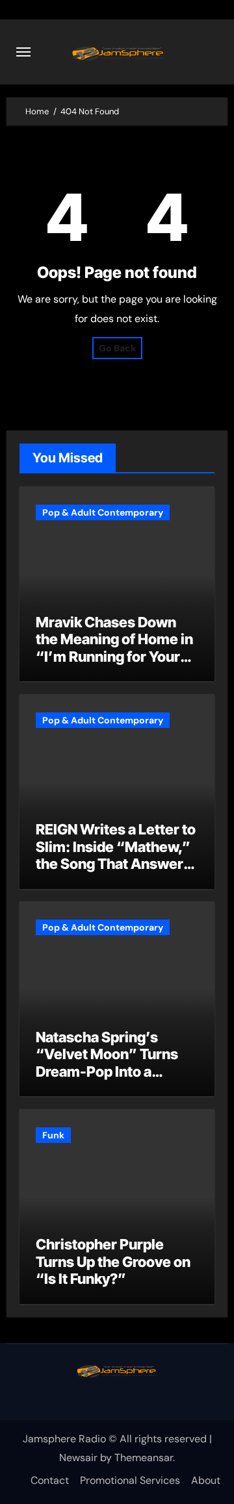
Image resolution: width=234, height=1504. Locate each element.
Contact (50, 1480)
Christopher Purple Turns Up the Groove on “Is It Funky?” (113, 1261)
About (205, 1480)
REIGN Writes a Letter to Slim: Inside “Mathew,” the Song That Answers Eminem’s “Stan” (116, 855)
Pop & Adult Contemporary (102, 512)
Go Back (117, 348)
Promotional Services (130, 1480)
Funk (53, 1135)
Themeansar (143, 1457)
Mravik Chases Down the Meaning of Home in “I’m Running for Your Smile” (114, 648)
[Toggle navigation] (23, 52)
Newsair (78, 1457)
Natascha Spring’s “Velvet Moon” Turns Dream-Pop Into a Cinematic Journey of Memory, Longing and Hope (108, 1080)
